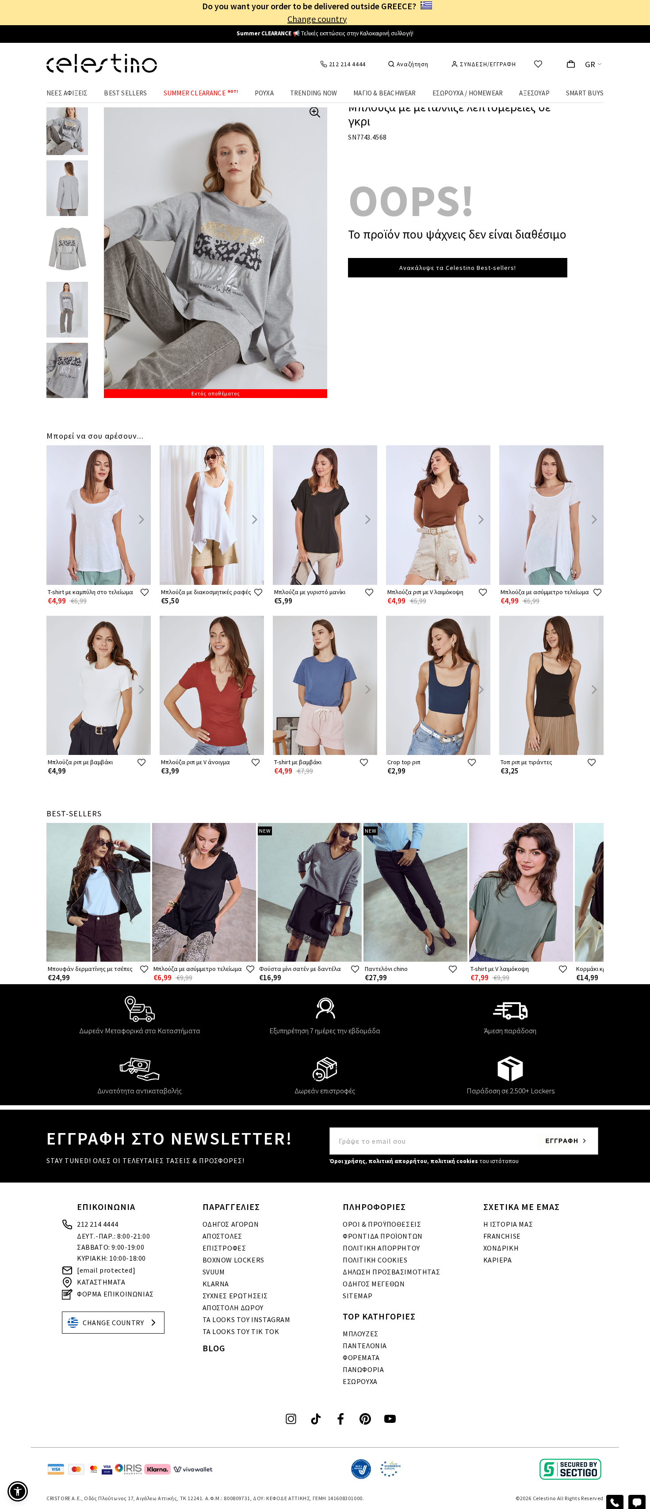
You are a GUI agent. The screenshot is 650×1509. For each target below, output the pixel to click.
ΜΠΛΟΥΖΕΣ (361, 1333)
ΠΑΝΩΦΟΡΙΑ (363, 1369)
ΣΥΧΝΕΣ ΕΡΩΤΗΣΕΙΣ (235, 1295)
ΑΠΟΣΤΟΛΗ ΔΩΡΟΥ (233, 1307)
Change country (317, 18)
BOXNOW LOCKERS (233, 1259)
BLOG (214, 1348)
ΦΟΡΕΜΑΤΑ (361, 1357)
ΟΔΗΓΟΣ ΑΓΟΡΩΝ (231, 1224)
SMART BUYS (585, 93)
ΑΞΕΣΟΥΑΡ (534, 93)
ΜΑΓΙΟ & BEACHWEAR (384, 93)
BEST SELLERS (125, 93)
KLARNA (216, 1283)
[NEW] (310, 959)
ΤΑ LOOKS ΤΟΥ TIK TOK (241, 1331)
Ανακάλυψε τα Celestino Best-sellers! (457, 268)
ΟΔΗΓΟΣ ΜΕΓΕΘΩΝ (374, 1283)
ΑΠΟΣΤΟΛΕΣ (222, 1236)
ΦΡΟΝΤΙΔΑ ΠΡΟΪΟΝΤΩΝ (383, 1236)
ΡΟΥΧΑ (264, 93)
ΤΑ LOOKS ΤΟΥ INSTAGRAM (247, 1319)
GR (590, 64)
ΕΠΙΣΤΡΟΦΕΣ (224, 1248)
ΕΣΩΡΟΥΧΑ (360, 1381)
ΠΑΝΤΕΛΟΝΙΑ (365, 1345)
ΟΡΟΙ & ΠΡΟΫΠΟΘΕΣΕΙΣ (382, 1224)
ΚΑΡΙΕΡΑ (497, 1259)
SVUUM (214, 1271)
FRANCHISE (502, 1236)
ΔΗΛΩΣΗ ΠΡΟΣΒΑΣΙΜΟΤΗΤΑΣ (391, 1271)
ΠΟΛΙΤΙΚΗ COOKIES (375, 1259)
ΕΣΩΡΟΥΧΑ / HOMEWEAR (467, 93)
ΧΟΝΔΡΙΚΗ (501, 1248)
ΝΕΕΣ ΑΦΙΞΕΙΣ (67, 93)
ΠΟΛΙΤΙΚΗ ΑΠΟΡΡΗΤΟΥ (381, 1248)
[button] (18, 1491)
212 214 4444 (97, 1224)
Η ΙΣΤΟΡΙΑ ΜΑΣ (508, 1224)
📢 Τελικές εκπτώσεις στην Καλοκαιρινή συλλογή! (325, 33)
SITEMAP (357, 1295)
